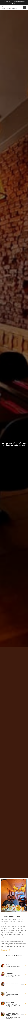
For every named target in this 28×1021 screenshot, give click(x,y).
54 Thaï (3, 7)
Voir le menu (14, 873)
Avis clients (5, 950)
